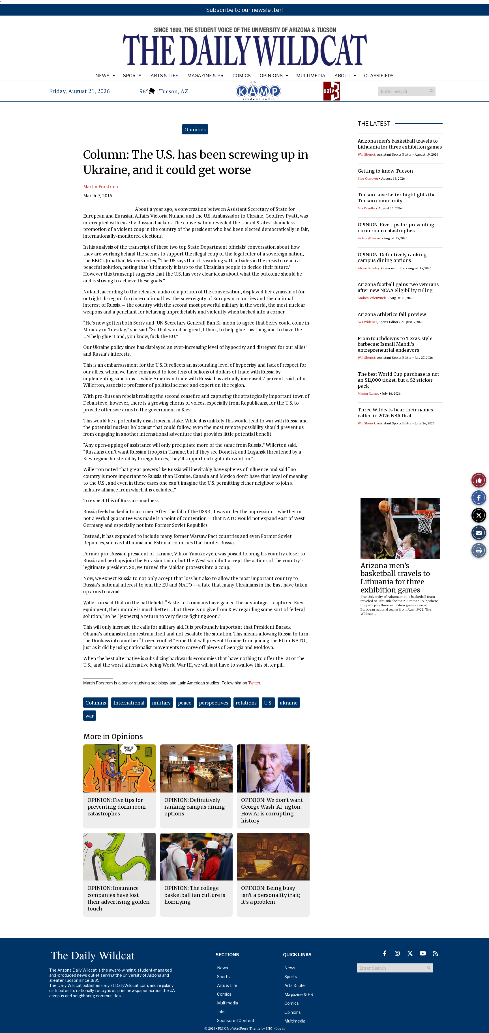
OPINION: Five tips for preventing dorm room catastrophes (396, 227)
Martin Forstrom (100, 186)
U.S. (268, 702)
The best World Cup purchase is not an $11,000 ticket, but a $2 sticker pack (398, 380)
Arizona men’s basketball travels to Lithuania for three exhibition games (400, 144)
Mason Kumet (368, 393)
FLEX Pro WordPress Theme (239, 1028)
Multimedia (310, 75)
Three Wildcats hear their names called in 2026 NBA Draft (395, 412)
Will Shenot (366, 154)
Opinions (271, 75)
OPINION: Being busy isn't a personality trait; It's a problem (270, 895)
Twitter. (254, 682)
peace (185, 702)
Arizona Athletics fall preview (392, 314)
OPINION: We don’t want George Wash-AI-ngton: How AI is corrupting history (272, 810)
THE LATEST (374, 123)
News (102, 75)
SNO (269, 1028)
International (129, 702)
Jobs (221, 1011)
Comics (242, 75)
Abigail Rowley (368, 268)
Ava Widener (367, 322)
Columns (95, 702)
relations (246, 702)
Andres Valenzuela (372, 298)
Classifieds (379, 75)
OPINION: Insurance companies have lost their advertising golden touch (118, 898)
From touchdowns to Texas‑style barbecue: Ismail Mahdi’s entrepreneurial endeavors (395, 344)
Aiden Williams (369, 238)
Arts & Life (164, 75)
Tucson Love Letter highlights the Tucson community (397, 197)
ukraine (289, 702)
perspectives (213, 702)
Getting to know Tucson (385, 171)
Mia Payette (366, 208)
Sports (132, 75)
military (161, 702)
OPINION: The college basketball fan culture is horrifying (194, 895)
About (342, 75)
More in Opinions (113, 736)
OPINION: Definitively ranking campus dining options (392, 257)
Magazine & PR (205, 75)
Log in (280, 1028)
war (89, 715)
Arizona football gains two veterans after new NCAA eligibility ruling (398, 287)
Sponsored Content (235, 1020)
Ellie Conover (368, 178)
